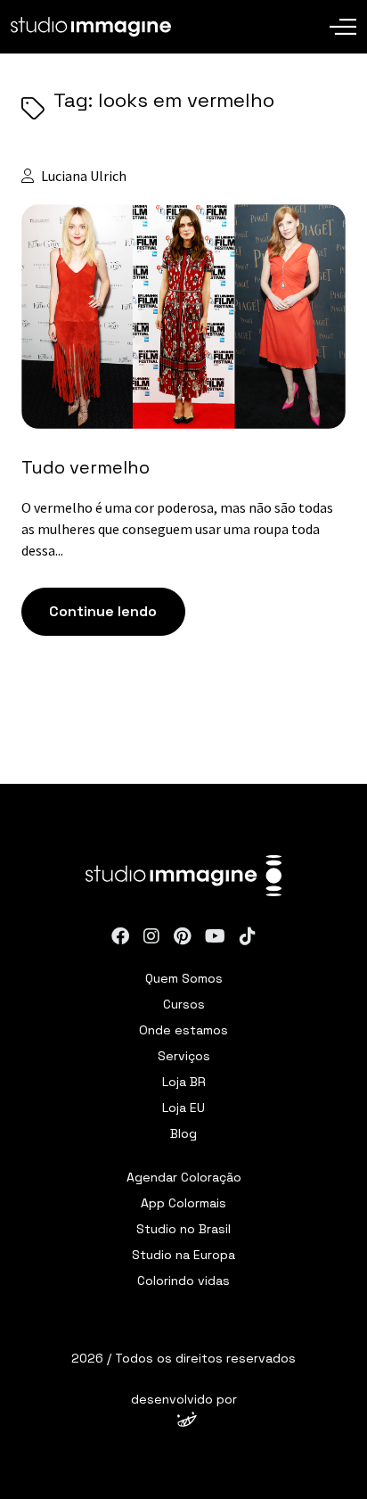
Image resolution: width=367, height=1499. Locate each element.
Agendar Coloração (183, 1177)
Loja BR (184, 1082)
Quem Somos (184, 978)
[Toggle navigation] (343, 13)
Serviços (184, 1056)
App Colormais (183, 1203)
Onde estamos (183, 1030)
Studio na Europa (183, 1255)
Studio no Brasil (183, 1229)
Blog (183, 1133)
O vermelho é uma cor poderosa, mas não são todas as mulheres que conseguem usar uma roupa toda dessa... (177, 528)
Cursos (184, 1004)
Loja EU (183, 1108)
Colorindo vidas (183, 1281)
